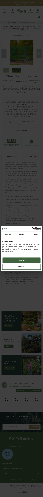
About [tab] (35, 234)
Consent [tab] (8, 234)
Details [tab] (21, 234)
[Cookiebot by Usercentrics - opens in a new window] (32, 228)
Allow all (21, 260)
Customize (20, 267)
